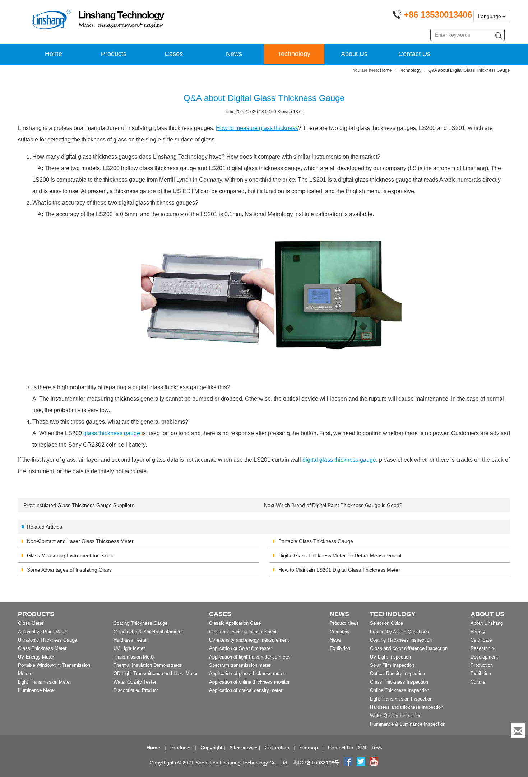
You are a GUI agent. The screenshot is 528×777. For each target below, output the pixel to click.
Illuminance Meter (36, 690)
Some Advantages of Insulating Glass (69, 570)
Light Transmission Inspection (401, 699)
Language (490, 16)
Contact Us (414, 53)
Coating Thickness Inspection (401, 640)
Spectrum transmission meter (239, 665)
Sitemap (308, 747)
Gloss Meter (30, 623)
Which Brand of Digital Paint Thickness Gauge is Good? (339, 505)
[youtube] (374, 763)
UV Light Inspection (390, 657)
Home (53, 53)
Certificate (481, 640)
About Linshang (487, 623)
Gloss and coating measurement (243, 631)
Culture (478, 682)
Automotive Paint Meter (42, 631)
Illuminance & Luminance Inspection (407, 724)
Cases (174, 53)
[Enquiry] (518, 730)
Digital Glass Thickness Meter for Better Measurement (340, 555)
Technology (294, 53)
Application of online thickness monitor (249, 682)
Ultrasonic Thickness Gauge (47, 640)
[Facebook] (348, 763)
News (234, 53)
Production (482, 665)
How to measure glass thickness (257, 128)
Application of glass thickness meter (247, 673)
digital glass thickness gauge (339, 460)
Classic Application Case (235, 623)
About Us (354, 53)
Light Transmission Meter (44, 682)
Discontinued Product (136, 690)
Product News (344, 623)
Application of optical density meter (245, 690)
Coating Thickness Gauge (140, 623)
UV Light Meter (129, 648)
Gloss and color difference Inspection (409, 648)
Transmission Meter (134, 657)
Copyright (211, 747)
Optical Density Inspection (397, 673)
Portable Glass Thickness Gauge (315, 541)
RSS (377, 747)
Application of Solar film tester (240, 648)
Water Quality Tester (135, 682)
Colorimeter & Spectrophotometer (148, 631)
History (478, 631)
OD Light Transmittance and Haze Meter (156, 673)
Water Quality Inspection (395, 715)
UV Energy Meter (36, 657)
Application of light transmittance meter (250, 657)
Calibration (277, 747)
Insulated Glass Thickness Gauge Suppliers (84, 505)
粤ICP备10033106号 (316, 763)
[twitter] (362, 763)
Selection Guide (386, 623)
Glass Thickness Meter (42, 648)
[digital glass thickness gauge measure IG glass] (271, 301)
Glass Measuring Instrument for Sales (70, 555)
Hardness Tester (131, 640)
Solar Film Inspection (392, 665)
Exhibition (340, 648)
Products (113, 53)
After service (243, 747)
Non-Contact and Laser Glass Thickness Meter (80, 541)
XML (362, 747)
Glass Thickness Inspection (399, 682)
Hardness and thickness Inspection (406, 707)
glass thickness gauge (111, 433)
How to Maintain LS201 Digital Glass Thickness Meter (339, 570)
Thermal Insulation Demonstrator (147, 665)
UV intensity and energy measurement (249, 640)
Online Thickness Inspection (399, 690)
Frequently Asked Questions (399, 631)
